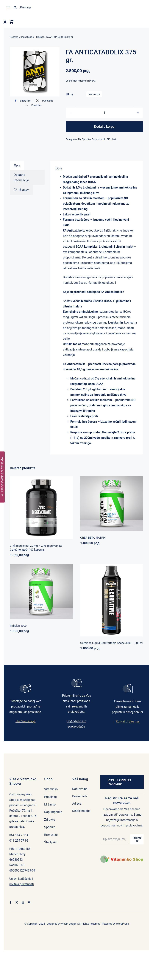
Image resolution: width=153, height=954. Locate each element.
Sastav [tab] (24, 190)
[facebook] (10, 902)
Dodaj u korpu (104, 126)
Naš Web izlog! (25, 721)
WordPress (122, 923)
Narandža (94, 94)
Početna (14, 37)
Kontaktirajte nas (127, 721)
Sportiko (86, 139)
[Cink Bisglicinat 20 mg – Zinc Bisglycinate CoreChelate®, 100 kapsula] (41, 507)
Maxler (99, 601)
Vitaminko (59, 511)
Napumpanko (99, 501)
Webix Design (68, 923)
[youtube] (29, 902)
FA (79, 139)
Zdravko (54, 590)
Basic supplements (28, 511)
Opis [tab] (17, 165)
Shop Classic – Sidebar (32, 37)
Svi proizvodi (98, 139)
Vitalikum (126, 501)
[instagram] (23, 902)
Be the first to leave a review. (81, 80)
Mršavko (108, 601)
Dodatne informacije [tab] (21, 177)
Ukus (69, 94)
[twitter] (16, 902)
